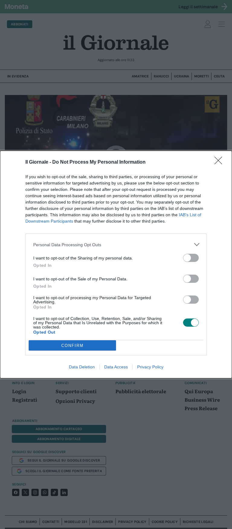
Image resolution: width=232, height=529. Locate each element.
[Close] (220, 162)
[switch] (191, 258)
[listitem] (116, 244)
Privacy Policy (150, 366)
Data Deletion (82, 366)
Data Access (116, 366)
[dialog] (116, 264)
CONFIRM (72, 345)
